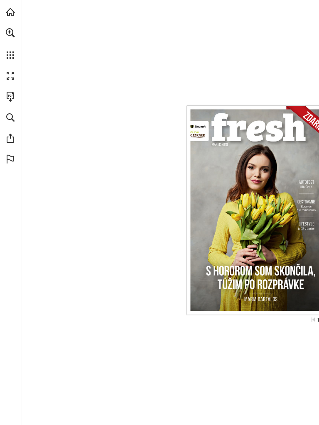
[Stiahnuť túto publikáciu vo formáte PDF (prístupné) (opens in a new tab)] (10, 96)
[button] (10, 32)
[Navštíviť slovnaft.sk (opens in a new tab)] (10, 12)
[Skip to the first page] (313, 320)
